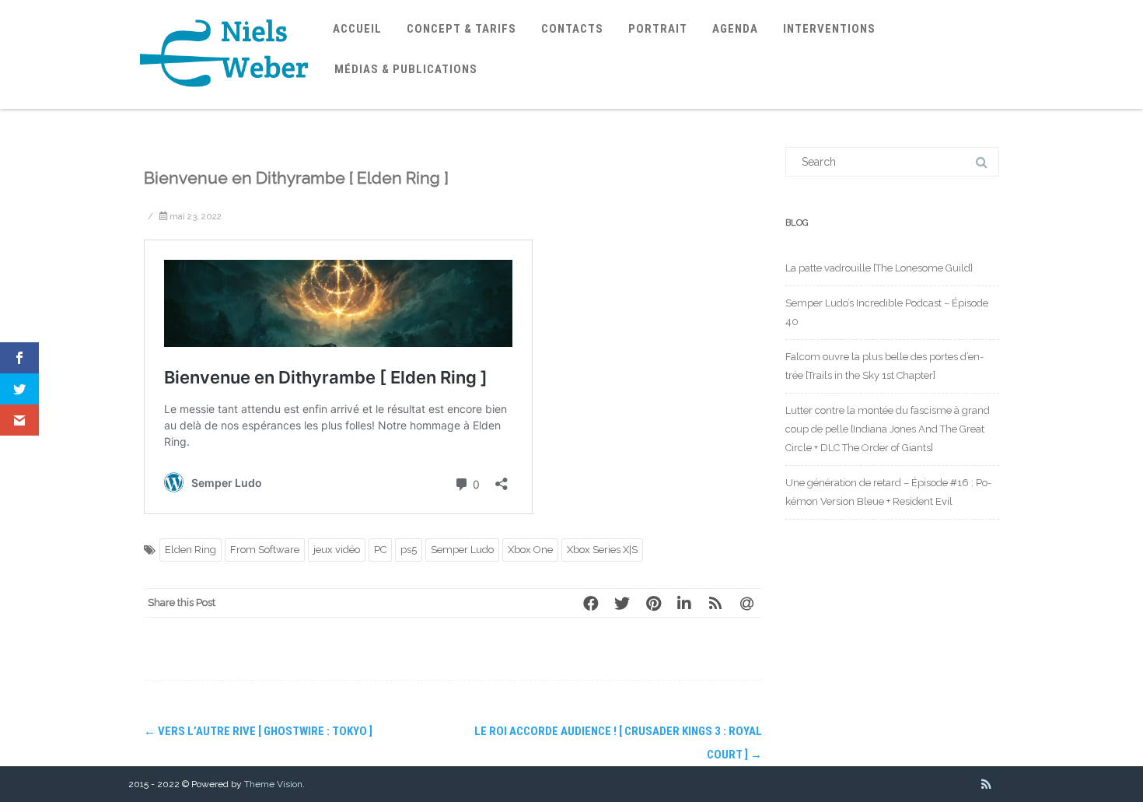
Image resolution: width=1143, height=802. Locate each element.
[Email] (746, 602)
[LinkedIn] (684, 602)
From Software (264, 549)
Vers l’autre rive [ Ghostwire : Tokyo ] (258, 731)
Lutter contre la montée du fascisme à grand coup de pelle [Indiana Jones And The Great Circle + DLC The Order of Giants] (887, 429)
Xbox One (530, 549)
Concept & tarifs (461, 29)
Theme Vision (273, 784)
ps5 (408, 549)
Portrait (657, 29)
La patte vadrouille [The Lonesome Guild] (879, 268)
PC (380, 549)
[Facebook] (590, 602)
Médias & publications (405, 69)
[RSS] (715, 602)
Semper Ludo (462, 549)
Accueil (357, 29)
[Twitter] (622, 602)
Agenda (735, 29)
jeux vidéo (336, 549)
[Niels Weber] (225, 103)
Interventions (829, 29)
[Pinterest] (653, 602)
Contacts (572, 29)
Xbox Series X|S (602, 549)
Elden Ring (190, 549)
